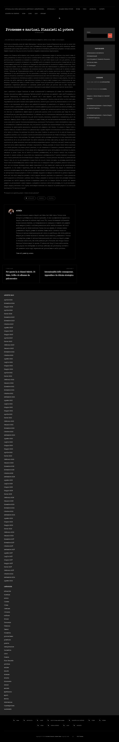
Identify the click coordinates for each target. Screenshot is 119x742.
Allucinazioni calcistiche (95, 53)
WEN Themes (80, 736)
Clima (6, 605)
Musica (6, 657)
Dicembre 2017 (9, 539)
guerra (6, 643)
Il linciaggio (91, 65)
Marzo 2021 (8, 418)
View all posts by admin (24, 253)
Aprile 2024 (8, 310)
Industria (7, 650)
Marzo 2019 (8, 494)
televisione (8, 702)
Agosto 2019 (8, 480)
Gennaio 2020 (9, 463)
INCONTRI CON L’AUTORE (12, 13)
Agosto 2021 (8, 400)
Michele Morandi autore (51, 736)
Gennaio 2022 (9, 383)
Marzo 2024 (8, 314)
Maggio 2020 (8, 449)
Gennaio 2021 (8, 425)
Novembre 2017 (9, 542)
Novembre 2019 (9, 470)
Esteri (6, 629)
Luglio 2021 (8, 404)
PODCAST (43, 13)
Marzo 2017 (8, 567)
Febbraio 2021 (9, 421)
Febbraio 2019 (9, 497)
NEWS (23, 13)
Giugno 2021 (8, 407)
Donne (6, 619)
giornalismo (8, 636)
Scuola (6, 678)
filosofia (7, 633)
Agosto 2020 (8, 438)
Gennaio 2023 (9, 348)
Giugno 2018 (8, 522)
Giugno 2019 (8, 487)
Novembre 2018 (9, 508)
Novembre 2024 (9, 303)
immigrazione (9, 647)
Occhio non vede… (92, 62)
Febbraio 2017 (9, 570)
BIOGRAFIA (92, 9)
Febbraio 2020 (9, 459)
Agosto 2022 (8, 359)
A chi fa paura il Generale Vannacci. (98, 59)
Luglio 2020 (8, 442)
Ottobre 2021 (8, 393)
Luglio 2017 (8, 556)
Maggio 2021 (8, 411)
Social (6, 685)
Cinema (6, 601)
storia (6, 699)
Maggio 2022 (8, 369)
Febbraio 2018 (9, 532)
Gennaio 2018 (9, 535)
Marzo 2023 (8, 341)
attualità (31, 198)
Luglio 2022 (8, 362)
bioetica (7, 595)
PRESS (78, 9)
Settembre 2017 (9, 549)
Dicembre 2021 (9, 386)
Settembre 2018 (9, 515)
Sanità (6, 671)
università (7, 709)
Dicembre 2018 (9, 504)
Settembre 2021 (9, 397)
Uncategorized (9, 706)
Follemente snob (92, 56)
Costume (7, 608)
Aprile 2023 (8, 338)
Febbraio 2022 (9, 379)
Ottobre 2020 (8, 431)
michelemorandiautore (94, 105)
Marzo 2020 (8, 456)
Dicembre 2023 (9, 317)
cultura (7, 615)
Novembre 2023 (9, 320)
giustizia (7, 640)
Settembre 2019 (9, 477)
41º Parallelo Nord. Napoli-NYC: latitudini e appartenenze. (24, 9)
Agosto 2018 (8, 518)
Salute (6, 667)
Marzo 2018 (8, 529)
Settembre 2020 (9, 435)
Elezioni (41, 198)
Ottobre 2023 (8, 324)
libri (6, 653)
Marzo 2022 (8, 376)
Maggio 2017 (8, 563)
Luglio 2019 (8, 483)
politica (51, 198)
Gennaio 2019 (8, 501)
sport (6, 695)
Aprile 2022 (8, 373)
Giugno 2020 (8, 445)
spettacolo (8, 692)
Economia (7, 622)
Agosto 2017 (8, 553)
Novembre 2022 (9, 352)
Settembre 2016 (9, 577)
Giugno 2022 (8, 366)
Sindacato (7, 681)
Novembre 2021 (9, 390)
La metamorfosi (105, 82)
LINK (36, 13)
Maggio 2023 (8, 334)
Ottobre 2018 (8, 511)
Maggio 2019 (8, 490)
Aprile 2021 (8, 414)
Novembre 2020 (9, 428)
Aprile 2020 (8, 452)
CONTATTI (102, 9)
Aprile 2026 (8, 300)
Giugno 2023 (8, 331)
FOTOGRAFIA (51, 9)
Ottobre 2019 (8, 473)
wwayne (89, 96)
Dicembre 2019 (9, 466)
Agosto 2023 (8, 327)
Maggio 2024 (8, 307)
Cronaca (7, 612)
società (6, 688)
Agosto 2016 (8, 581)
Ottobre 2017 (8, 546)
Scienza (7, 674)
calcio (6, 598)
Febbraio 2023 (9, 345)
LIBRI (30, 13)
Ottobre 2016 (8, 574)
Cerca (88, 32)
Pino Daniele (8, 660)
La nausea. (103, 89)
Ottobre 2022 (8, 355)
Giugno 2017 (8, 560)
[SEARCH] (59, 18)
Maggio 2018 (8, 525)
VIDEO (84, 9)
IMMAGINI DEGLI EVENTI (66, 9)
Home (60, 736)
